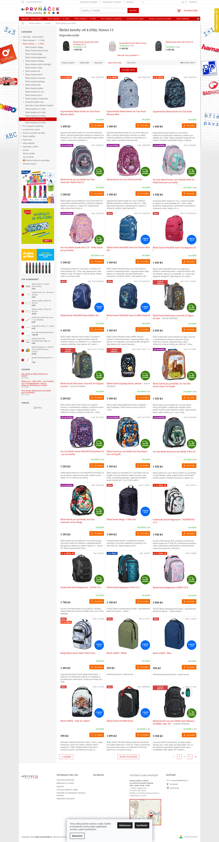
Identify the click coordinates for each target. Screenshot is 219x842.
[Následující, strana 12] (190, 756)
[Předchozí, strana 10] (179, 756)
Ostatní (26, 150)
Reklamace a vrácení (112, 2)
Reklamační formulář (66, 798)
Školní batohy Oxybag (34, 61)
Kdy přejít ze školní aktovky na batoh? (34, 375)
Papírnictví (27, 139)
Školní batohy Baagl (33, 54)
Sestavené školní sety (34, 102)
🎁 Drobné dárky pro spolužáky (36, 160)
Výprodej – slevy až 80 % (33, 37)
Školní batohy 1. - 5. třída (33, 43)
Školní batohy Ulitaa (33, 67)
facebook (174, 784)
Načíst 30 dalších (128, 756)
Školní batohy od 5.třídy (35, 122)
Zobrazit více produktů (127, 55)
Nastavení (77, 835)
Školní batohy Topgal (34, 47)
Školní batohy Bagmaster (36, 57)
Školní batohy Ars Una (34, 91)
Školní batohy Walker (34, 88)
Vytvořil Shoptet (191, 836)
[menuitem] (32, 19)
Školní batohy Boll (33, 85)
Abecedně (131, 62)
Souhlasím (142, 825)
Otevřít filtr (128, 70)
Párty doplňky (28, 143)
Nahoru (67, 756)
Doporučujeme (68, 62)
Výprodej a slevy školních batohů (39, 105)
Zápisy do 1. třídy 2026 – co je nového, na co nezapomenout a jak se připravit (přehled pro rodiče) (37, 383)
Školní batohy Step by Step (36, 50)
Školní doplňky (29, 136)
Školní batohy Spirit (33, 95)
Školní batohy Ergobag (34, 81)
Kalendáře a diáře (30, 146)
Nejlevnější (84, 62)
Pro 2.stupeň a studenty (33, 126)
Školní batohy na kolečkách (36, 98)
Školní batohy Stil (32, 71)
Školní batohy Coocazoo (35, 78)
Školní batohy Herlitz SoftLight (38, 64)
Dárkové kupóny (30, 164)
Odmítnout (125, 825)
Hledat (133, 10)
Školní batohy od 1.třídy (35, 109)
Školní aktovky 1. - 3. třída (33, 40)
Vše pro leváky (29, 153)
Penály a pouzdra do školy (34, 133)
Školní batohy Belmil (34, 74)
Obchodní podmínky (89, 2)
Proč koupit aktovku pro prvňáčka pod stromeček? (36, 392)
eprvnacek (174, 788)
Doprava (130, 2)
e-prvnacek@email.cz (179, 780)
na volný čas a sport (31, 129)
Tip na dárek (28, 157)
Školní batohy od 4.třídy (35, 119)
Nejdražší (98, 62)
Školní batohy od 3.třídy (35, 116)
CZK (183, 2)
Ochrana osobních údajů (67, 789)
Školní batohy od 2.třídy (35, 112)
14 (195, 756)
